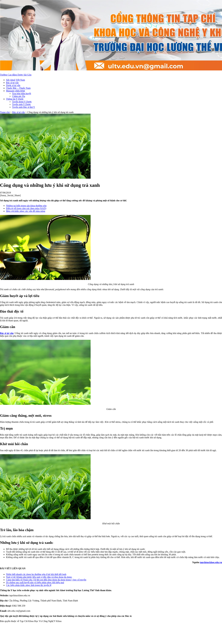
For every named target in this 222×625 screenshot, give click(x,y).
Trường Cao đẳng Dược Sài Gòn (15, 74)
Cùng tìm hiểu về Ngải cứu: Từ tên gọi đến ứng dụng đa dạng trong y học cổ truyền (46, 579)
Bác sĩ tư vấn (12, 82)
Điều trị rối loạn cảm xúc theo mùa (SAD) (26, 208)
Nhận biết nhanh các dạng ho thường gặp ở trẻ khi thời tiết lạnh (36, 574)
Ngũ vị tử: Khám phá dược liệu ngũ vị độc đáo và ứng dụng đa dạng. (39, 577)
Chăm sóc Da (18, 96)
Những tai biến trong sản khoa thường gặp (26, 205)
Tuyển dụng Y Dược (22, 101)
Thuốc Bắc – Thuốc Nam (18, 88)
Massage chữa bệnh (15, 90)
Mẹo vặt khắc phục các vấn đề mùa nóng (25, 211)
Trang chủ (5, 112)
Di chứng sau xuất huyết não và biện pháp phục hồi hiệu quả (35, 582)
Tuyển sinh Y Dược (21, 104)
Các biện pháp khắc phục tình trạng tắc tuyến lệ (28, 585)
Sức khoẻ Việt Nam (15, 80)
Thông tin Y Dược (15, 99)
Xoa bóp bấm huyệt (21, 93)
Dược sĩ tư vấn (13, 85)
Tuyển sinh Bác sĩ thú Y (23, 107)
